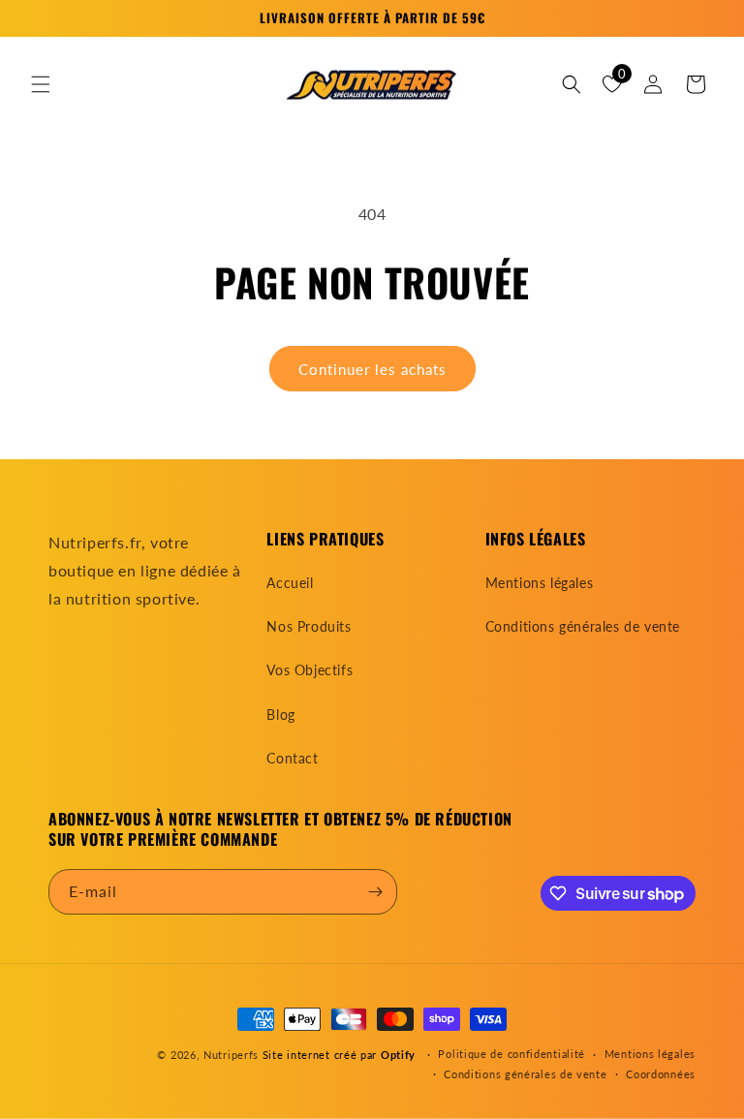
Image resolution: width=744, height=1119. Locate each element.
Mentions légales (539, 583)
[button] (40, 84)
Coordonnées (661, 1074)
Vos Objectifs (309, 670)
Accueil (289, 583)
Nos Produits (308, 626)
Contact (292, 758)
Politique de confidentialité (511, 1053)
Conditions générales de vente (582, 626)
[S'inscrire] (375, 892)
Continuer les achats (372, 369)
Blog (280, 714)
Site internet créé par (339, 1054)
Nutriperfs (231, 1054)
